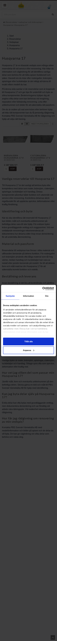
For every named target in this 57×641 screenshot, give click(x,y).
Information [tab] (28, 296)
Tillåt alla (28, 341)
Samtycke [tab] (10, 296)
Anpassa (27, 350)
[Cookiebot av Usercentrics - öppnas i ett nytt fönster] (42, 288)
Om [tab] (46, 296)
